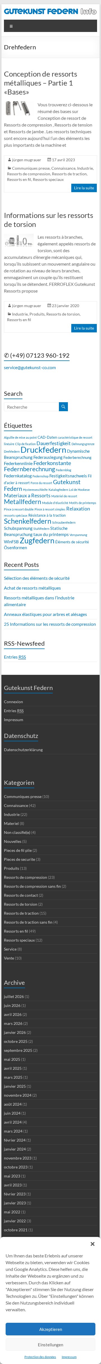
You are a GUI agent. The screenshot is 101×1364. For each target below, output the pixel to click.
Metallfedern (22, 501)
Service (10, 949)
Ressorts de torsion (63, 314)
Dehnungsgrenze (83, 444)
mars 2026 (13, 1023)
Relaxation (78, 508)
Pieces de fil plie (18, 850)
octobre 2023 (15, 1167)
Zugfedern (37, 540)
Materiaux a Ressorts (27, 495)
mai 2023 (12, 1176)
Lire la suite (84, 187)
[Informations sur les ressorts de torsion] (19, 236)
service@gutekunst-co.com (30, 367)
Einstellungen (50, 1344)
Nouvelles (12, 841)
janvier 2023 (15, 1202)
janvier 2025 (15, 1086)
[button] (92, 1244)
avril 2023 (13, 1185)
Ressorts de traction (69, 173)
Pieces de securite (19, 859)
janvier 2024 (15, 1149)
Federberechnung (77, 457)
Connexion (13, 701)
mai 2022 (12, 1211)
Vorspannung (78, 535)
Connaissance (63, 168)
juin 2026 (12, 1005)
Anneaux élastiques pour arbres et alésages (45, 614)
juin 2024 (12, 1113)
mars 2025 (13, 1077)
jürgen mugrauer (26, 159)
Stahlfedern (41, 528)
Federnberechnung (29, 469)
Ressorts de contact (21, 895)
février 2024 (15, 1140)
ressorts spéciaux (15, 515)
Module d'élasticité (55, 503)
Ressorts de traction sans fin (28, 922)
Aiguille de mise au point (20, 437)
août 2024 (13, 1104)
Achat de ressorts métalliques (32, 587)
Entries (15, 656)
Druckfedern (43, 449)
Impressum (69, 1357)
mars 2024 (13, 1131)
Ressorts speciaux (48, 179)
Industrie (85, 168)
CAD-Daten (47, 437)
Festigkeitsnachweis (68, 475)
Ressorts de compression (28, 173)
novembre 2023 (17, 1158)
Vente (9, 958)
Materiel (11, 823)
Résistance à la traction (47, 515)
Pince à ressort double (19, 509)
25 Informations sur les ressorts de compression (50, 624)
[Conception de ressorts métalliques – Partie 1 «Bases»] (19, 104)
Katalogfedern (58, 489)
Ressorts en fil (19, 179)
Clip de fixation (25, 444)
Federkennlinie (18, 463)
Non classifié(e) (17, 832)
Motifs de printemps (82, 503)
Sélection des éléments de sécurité (37, 578)
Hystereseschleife (35, 489)
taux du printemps (51, 534)
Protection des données (40, 1357)
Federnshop (41, 476)
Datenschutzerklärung (23, 749)
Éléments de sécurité (72, 542)
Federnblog (63, 470)
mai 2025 (12, 1059)
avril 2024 (13, 1122)
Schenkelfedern (27, 521)
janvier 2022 (15, 1220)
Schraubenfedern (63, 522)
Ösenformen (15, 547)
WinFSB (11, 541)
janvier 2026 (15, 1032)
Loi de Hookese (79, 489)
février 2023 (15, 1194)
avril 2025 (13, 1068)
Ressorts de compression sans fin (32, 886)
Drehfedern (12, 451)
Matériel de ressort (64, 496)
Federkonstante (52, 463)
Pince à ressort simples (50, 509)
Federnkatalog (18, 475)
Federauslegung (48, 457)
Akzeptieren (50, 1329)
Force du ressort (41, 483)
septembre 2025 (18, 1050)
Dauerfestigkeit (53, 443)
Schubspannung (18, 528)
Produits (37, 314)
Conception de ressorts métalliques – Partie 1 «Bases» (40, 82)
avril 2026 (13, 1014)
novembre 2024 (17, 1095)
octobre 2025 (15, 1041)
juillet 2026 (14, 996)
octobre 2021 (15, 1229)
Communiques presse (31, 168)
